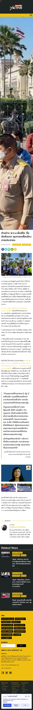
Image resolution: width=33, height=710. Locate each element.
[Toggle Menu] (31, 15)
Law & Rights (16, 244)
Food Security (15, 689)
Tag (2, 615)
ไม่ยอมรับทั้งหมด (16, 705)
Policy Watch (19, 625)
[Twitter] (5, 249)
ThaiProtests (20, 631)
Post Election (7, 628)
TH (28, 696)
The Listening (7, 634)
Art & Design (25, 689)
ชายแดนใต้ (17, 634)
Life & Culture (7, 625)
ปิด (25, 705)
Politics (23, 555)
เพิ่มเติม (5, 702)
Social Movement (17, 552)
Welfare (14, 688)
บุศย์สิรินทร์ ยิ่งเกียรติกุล (17, 527)
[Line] (9, 249)
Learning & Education (14, 692)
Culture (23, 691)
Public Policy (26, 244)
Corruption (4, 689)
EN (25, 696)
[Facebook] (2, 249)
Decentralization (16, 686)
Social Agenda (7, 631)
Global (23, 684)
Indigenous (6, 622)
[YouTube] (10, 673)
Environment (20, 619)
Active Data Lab (7, 619)
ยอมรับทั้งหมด (7, 705)
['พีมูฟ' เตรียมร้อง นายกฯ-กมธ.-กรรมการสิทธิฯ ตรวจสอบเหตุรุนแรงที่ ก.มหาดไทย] (5, 575)
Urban (23, 686)
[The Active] (15, 8)
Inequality (16, 622)
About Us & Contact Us (11, 650)
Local (23, 688)
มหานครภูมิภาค (6, 638)
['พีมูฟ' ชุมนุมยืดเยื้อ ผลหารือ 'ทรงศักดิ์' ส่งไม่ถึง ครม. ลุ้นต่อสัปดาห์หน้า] (5, 595)
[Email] (12, 249)
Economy (4, 688)
